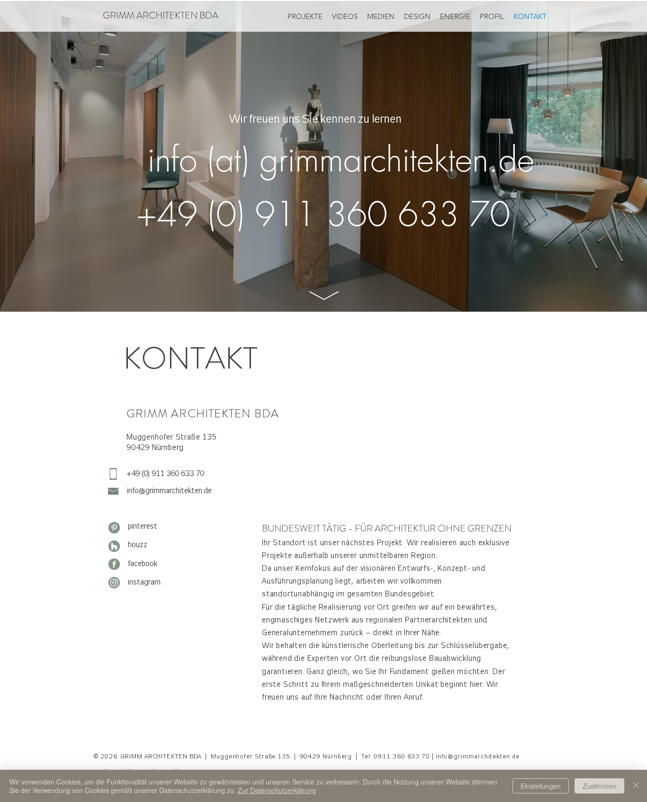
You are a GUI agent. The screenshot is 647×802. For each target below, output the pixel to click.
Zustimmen (599, 786)
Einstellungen (541, 786)
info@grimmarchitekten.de (478, 756)
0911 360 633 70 (403, 756)
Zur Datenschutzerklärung (277, 790)
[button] (455, 16)
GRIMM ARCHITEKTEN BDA (160, 15)
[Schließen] (635, 785)
